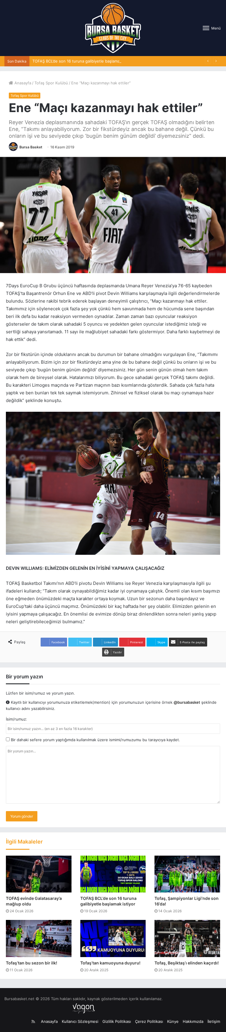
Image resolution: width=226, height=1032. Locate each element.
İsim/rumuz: (16, 719)
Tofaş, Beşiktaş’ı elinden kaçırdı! (186, 962)
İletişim (213, 1021)
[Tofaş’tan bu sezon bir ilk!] (39, 938)
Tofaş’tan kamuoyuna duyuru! (110, 962)
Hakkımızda (193, 1021)
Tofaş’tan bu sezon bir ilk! (31, 962)
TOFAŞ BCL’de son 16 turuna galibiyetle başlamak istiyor (83, 61)
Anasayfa (22, 83)
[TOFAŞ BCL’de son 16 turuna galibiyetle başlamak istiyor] (113, 874)
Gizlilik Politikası (116, 1021)
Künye (173, 1021)
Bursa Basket (30, 147)
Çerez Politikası (149, 1021)
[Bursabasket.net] (113, 28)
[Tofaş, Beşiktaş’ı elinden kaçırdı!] (187, 938)
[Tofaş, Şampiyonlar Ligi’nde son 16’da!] (187, 874)
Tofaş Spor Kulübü (51, 83)
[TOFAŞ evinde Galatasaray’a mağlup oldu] (39, 874)
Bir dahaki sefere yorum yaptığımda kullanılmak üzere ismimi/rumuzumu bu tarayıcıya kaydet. (95, 739)
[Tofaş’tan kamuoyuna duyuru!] (113, 938)
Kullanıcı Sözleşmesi (80, 1021)
